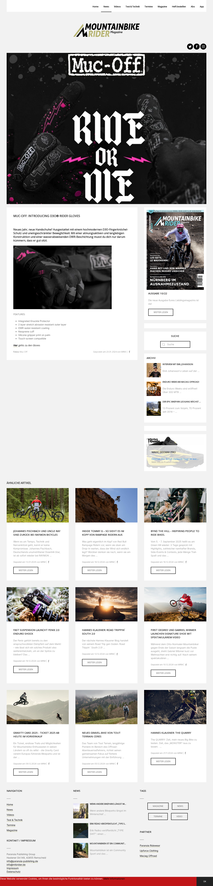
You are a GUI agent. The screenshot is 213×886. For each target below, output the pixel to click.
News (106, 6)
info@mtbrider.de (16, 864)
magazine (158, 806)
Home (96, 6)
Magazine (162, 6)
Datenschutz (13, 871)
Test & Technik (133, 6)
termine (158, 816)
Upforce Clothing (149, 850)
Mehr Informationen (114, 878)
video (179, 816)
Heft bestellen (179, 6)
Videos (117, 6)
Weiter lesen (161, 312)
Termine (149, 6)
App (202, 6)
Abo (193, 6)
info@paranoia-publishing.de (22, 861)
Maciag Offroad (148, 855)
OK (204, 881)
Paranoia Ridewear (150, 845)
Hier (15, 345)
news (180, 806)
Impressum (13, 868)
